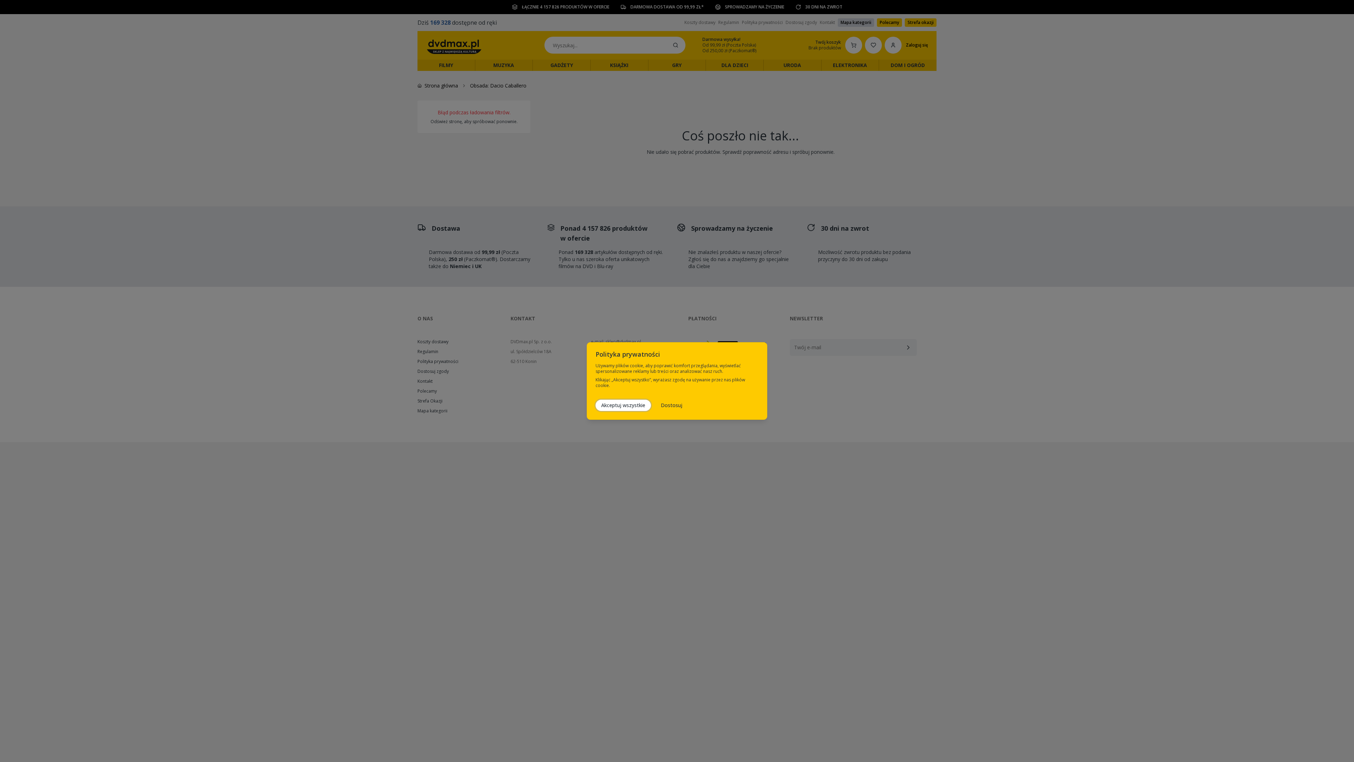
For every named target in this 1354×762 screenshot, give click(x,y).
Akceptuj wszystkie (623, 405)
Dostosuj (671, 405)
